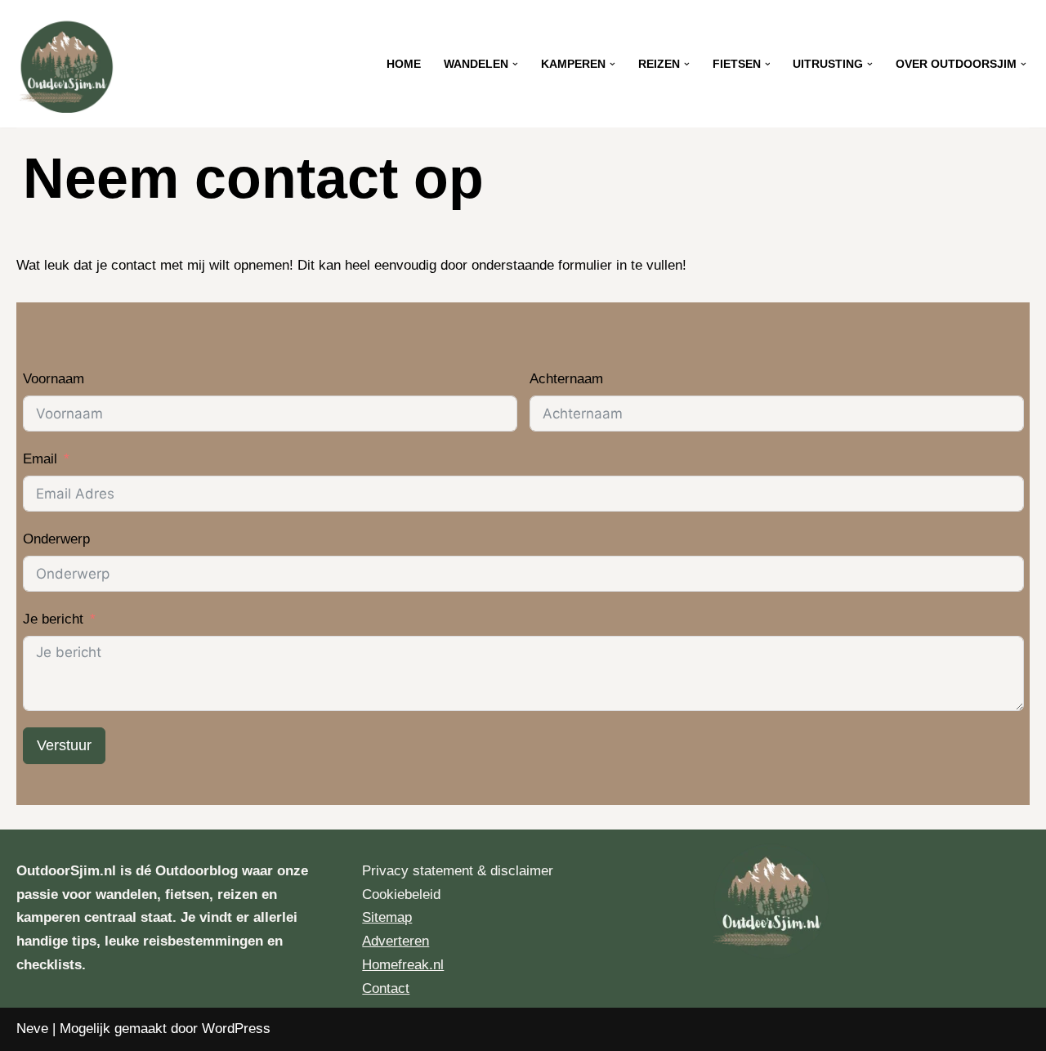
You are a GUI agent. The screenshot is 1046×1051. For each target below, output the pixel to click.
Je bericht (53, 619)
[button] (515, 64)
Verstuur (64, 745)
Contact (385, 988)
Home (404, 64)
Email (40, 459)
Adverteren (395, 941)
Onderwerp (56, 539)
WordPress (236, 1028)
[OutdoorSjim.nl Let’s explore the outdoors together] (65, 64)
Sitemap (387, 917)
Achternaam (566, 379)
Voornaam (53, 379)
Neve (32, 1028)
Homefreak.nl (403, 965)
